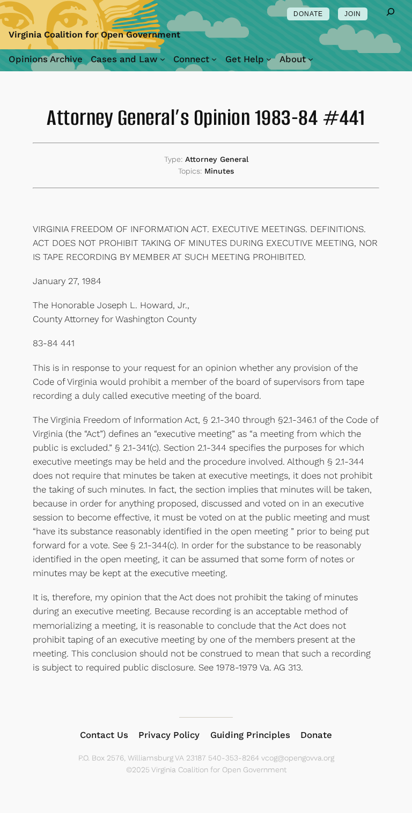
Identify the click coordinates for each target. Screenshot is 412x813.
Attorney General (216, 159)
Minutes (219, 171)
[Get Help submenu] (268, 59)
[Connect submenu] (214, 59)
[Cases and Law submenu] (162, 59)
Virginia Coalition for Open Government (94, 34)
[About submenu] (310, 59)
